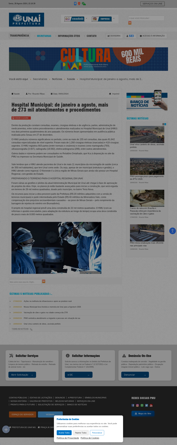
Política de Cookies (90, 438)
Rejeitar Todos (81, 432)
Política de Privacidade (68, 438)
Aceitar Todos (64, 432)
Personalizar (97, 432)
